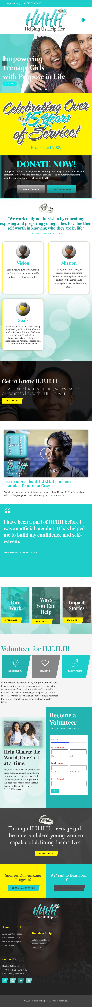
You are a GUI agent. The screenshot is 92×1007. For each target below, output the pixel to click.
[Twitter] (20, 980)
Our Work (15, 605)
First (52, 756)
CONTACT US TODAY (69, 888)
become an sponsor (23, 888)
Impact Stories (76, 605)
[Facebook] (4, 980)
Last (71, 756)
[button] (46, 454)
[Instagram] (12, 980)
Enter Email (55, 772)
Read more (12, 400)
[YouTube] (28, 980)
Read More (9, 83)
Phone (57, 779)
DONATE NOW (46, 853)
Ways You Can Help (46, 605)
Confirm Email (74, 772)
